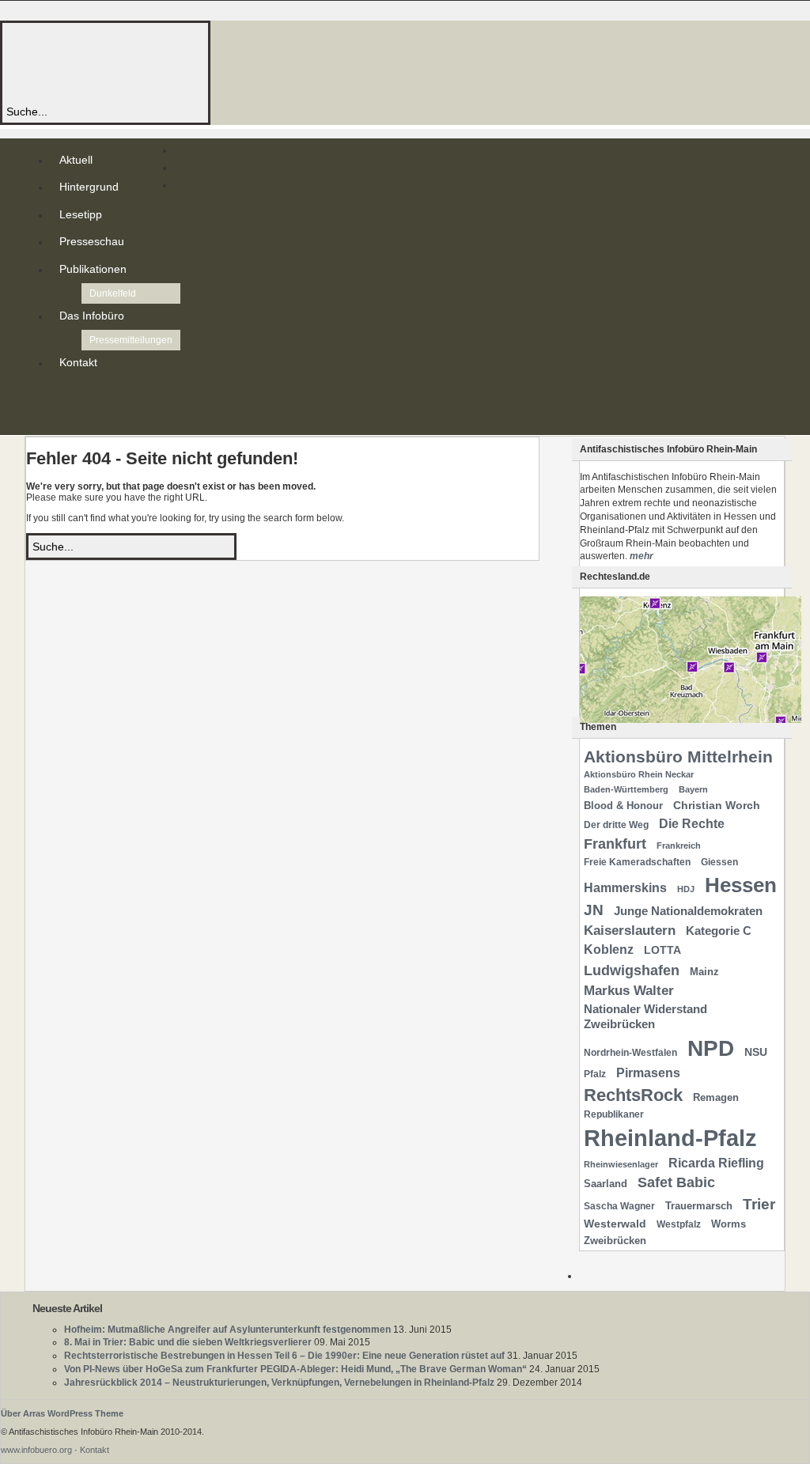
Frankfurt (615, 843)
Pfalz (595, 1074)
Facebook (62, 419)
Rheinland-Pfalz (670, 1138)
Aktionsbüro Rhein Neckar (639, 774)
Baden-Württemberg (626, 789)
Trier (759, 1204)
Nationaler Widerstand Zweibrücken (645, 1017)
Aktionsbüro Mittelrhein (678, 756)
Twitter (62, 406)
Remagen (716, 1097)
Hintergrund (89, 186)
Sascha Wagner (619, 1206)
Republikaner (614, 1114)
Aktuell (76, 159)
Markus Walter (629, 990)
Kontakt (78, 362)
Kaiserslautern (630, 930)
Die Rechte (692, 823)
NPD (710, 1048)
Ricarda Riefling (716, 1163)
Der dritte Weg (616, 824)
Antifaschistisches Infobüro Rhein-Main (220, 63)
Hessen (741, 885)
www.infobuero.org (36, 1450)
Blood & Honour (623, 805)
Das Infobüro (91, 315)
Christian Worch (716, 805)
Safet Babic (676, 1182)
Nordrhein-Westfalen (630, 1052)
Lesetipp (80, 214)
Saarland (605, 1184)
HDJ (686, 889)
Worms (728, 1224)
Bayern (693, 789)
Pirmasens (648, 1073)
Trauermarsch (698, 1206)
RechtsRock (633, 1095)
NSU (755, 1052)
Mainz (704, 972)
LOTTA (662, 950)
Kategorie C (718, 931)
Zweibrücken (615, 1240)
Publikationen (93, 269)
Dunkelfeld (112, 293)
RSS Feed (62, 394)
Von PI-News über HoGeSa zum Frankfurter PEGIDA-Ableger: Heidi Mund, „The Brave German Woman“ (295, 1369)
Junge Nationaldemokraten (688, 911)
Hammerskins (625, 888)
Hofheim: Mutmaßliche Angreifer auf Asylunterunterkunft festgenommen (227, 1329)
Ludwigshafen (631, 970)
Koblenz (609, 949)
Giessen (719, 862)
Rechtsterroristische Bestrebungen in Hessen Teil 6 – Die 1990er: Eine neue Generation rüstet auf (284, 1355)
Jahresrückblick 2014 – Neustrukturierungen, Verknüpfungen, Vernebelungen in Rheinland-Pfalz (279, 1382)
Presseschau (91, 241)
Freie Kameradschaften (637, 862)
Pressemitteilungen (130, 340)
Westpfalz (679, 1224)
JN (594, 910)
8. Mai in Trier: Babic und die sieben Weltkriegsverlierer (188, 1342)
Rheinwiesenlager (621, 1164)
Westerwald (615, 1223)
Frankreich (679, 845)
